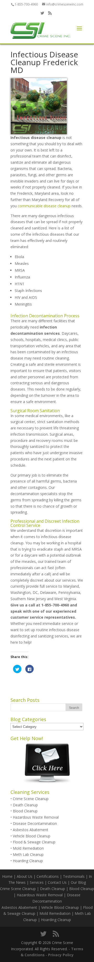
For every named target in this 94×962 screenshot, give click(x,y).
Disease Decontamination (35, 823)
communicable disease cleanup (44, 205)
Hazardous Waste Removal (36, 817)
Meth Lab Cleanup (28, 854)
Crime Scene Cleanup (31, 798)
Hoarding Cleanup (28, 860)
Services (37, 882)
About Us (24, 876)
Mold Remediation (28, 848)
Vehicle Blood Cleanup (31, 835)
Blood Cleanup (25, 810)
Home (7, 876)
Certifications (48, 876)
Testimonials (74, 876)
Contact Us (57, 882)
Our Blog (78, 882)
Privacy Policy (61, 954)
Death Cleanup (25, 804)
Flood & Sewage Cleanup (34, 841)
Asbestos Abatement (30, 829)
